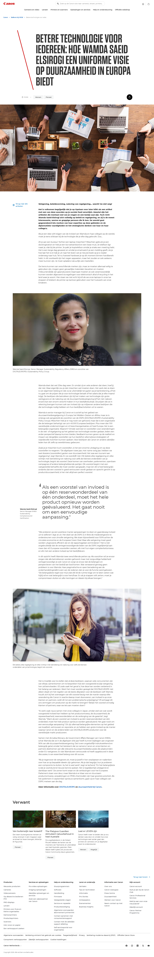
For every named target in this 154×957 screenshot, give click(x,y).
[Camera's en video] (40, 10)
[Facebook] (126, 946)
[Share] (129, 97)
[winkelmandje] (148, 4)
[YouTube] (148, 946)
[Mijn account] (143, 4)
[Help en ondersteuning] (113, 10)
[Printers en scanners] (68, 10)
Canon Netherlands (12, 946)
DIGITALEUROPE (67, 787)
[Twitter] (143, 946)
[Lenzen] (49, 10)
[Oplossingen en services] (91, 10)
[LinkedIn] (137, 946)
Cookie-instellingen (58, 940)
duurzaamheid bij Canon (90, 787)
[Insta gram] (132, 946)
